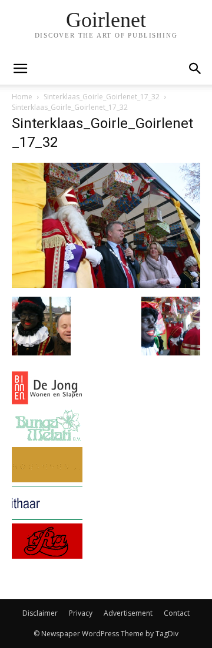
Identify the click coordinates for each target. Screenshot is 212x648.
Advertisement (128, 613)
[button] (195, 69)
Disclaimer (40, 613)
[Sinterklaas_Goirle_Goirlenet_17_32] (106, 285)
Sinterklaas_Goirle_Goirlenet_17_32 (102, 97)
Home (22, 97)
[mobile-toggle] (20, 69)
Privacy (80, 613)
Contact (177, 613)
